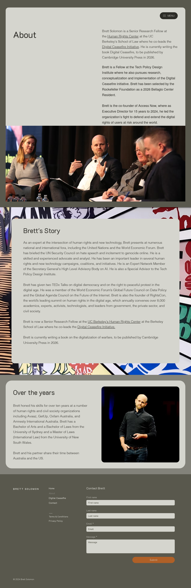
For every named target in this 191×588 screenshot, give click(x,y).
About (52, 493)
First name (91, 497)
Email (90, 523)
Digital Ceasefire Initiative (120, 47)
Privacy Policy (56, 520)
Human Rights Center (123, 36)
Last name (91, 510)
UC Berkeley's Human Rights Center (114, 321)
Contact (53, 502)
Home (51, 488)
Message (91, 536)
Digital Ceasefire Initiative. (96, 327)
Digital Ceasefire (57, 498)
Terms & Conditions (58, 516)
